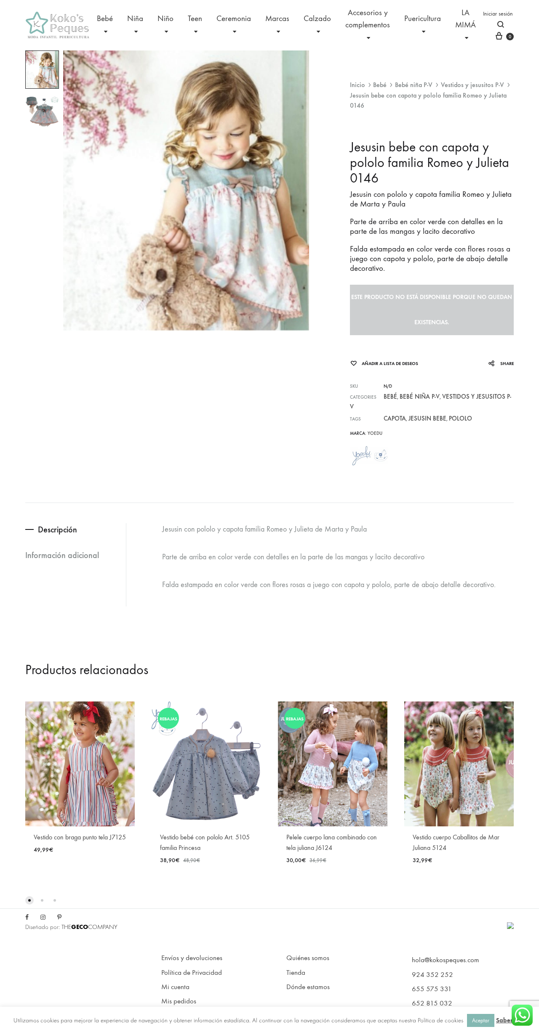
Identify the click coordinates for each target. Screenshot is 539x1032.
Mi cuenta (175, 987)
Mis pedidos (178, 1001)
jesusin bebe (427, 418)
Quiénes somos (307, 958)
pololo (460, 418)
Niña (135, 18)
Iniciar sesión (498, 13)
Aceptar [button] (480, 1020)
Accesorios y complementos (367, 19)
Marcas (277, 18)
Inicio (357, 85)
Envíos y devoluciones (191, 958)
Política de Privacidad (191, 972)
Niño (165, 18)
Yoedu (375, 433)
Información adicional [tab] (62, 555)
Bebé (105, 18)
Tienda (295, 972)
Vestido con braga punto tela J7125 (80, 837)
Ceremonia (233, 18)
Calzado (317, 18)
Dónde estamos (308, 987)
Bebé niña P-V (413, 85)
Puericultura (422, 18)
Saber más (511, 1020)
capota (395, 418)
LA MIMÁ (465, 19)
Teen (195, 18)
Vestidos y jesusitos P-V (472, 85)
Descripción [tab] (57, 529)
